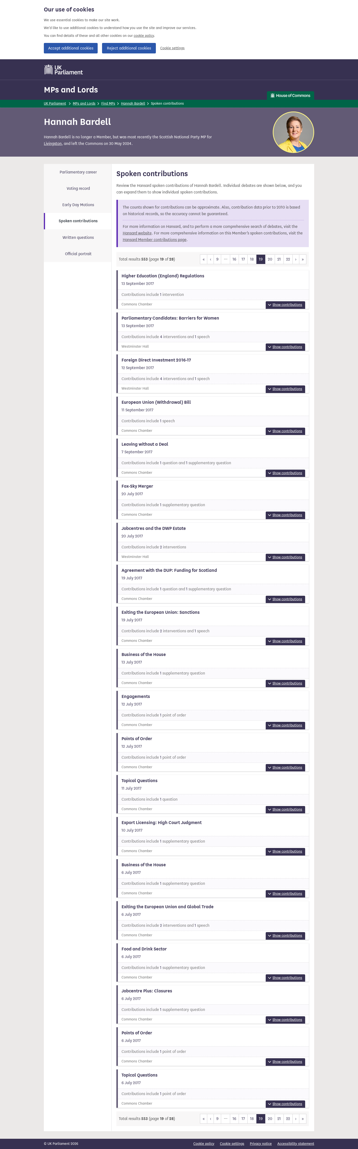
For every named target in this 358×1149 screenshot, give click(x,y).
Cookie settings (172, 48)
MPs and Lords (71, 90)
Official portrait (78, 254)
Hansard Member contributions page (155, 239)
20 (270, 259)
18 (252, 259)
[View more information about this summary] (212, 289)
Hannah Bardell (133, 103)
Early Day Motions (78, 204)
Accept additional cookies (70, 48)
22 (288, 259)
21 (279, 259)
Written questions (78, 237)
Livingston (53, 143)
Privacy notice (261, 1144)
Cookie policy (203, 1144)
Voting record (78, 188)
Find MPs (108, 103)
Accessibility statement (295, 1144)
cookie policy (144, 36)
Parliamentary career (78, 172)
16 (234, 259)
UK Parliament (55, 103)
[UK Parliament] (64, 69)
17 (243, 259)
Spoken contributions (78, 221)
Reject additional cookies (129, 48)
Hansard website (137, 233)
